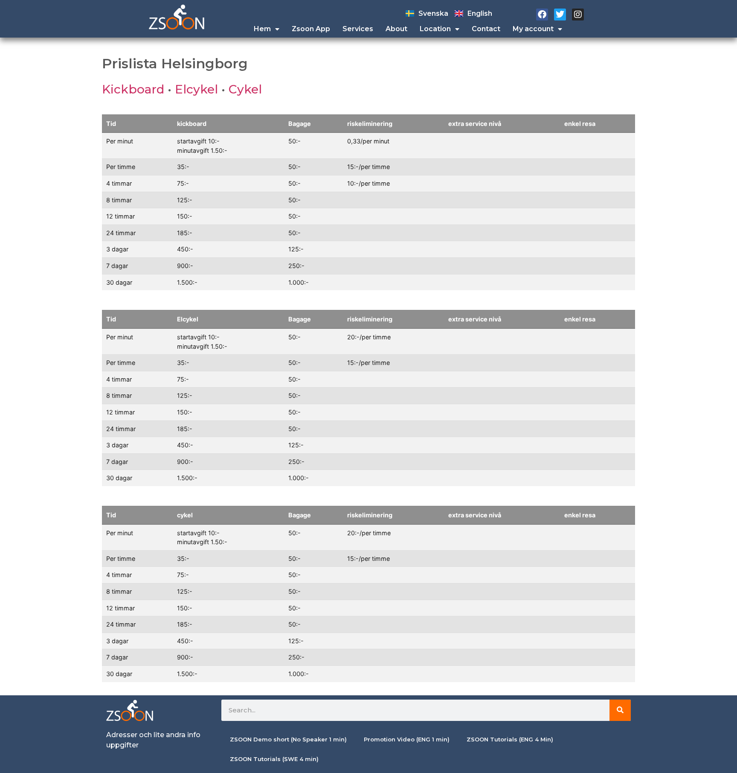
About (396, 29)
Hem (262, 29)
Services (357, 29)
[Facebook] (542, 14)
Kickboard (133, 89)
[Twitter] (560, 14)
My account (533, 29)
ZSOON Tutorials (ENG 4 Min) (510, 739)
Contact (486, 29)
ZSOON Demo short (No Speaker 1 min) (288, 739)
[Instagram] (578, 14)
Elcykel (196, 89)
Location (435, 29)
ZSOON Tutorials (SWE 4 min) (274, 758)
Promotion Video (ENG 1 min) (407, 739)
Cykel (245, 89)
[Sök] (620, 710)
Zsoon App (311, 29)
